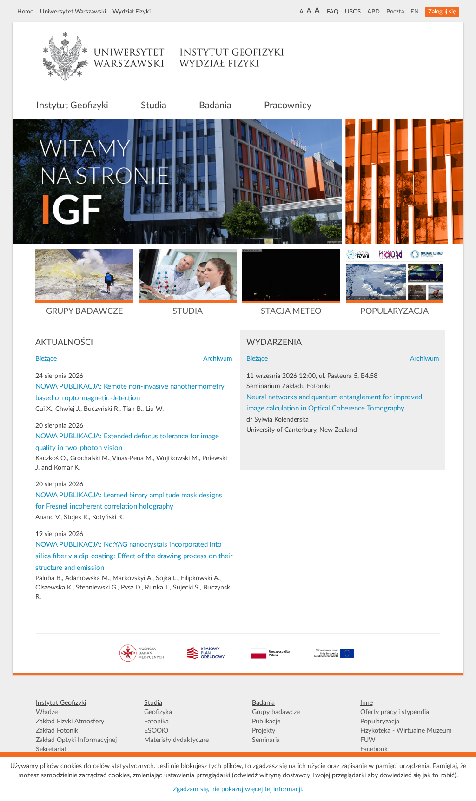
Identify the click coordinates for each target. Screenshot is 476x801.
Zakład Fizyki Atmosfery (70, 721)
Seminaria (266, 740)
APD (373, 11)
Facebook (374, 749)
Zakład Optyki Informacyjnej (76, 740)
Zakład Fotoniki (57, 731)
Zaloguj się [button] (442, 11)
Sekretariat (51, 749)
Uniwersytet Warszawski (73, 11)
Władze (47, 712)
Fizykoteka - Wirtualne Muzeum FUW (406, 735)
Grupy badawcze (276, 712)
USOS (353, 11)
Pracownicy (287, 105)
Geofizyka (158, 712)
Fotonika (156, 721)
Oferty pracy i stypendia (394, 712)
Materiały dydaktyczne (176, 740)
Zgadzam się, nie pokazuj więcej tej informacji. (238, 789)
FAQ (332, 11)
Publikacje (266, 721)
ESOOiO (156, 731)
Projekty (263, 731)
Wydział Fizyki (131, 11)
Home (25, 11)
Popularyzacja (379, 721)
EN (414, 11)
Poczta (395, 11)
